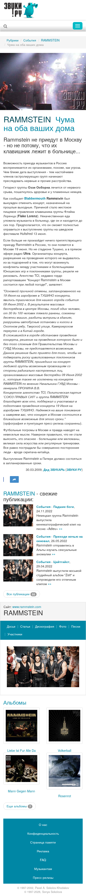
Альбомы (14, 702)
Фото (62, 626)
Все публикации (21, 594)
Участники (14, 634)
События (29, 40)
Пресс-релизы (43, 877)
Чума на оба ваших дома (39, 123)
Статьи (25, 626)
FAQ (43, 860)
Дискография (44, 626)
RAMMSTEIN (50, 40)
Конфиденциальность (43, 833)
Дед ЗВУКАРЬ (54, 469)
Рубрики (13, 40)
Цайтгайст (61, 561)
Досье (11, 626)
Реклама (43, 851)
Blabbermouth (35, 198)
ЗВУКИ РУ (74, 469)
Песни (75, 626)
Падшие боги (63, 506)
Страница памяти (43, 842)
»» (60, 528)
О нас (43, 824)
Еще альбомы (19, 806)
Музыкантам (43, 868)
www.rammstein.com (26, 606)
